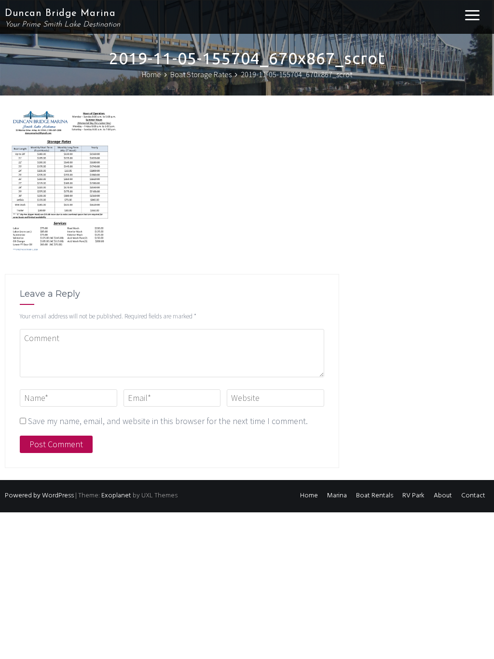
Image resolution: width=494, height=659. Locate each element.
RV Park (413, 495)
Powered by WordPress (39, 495)
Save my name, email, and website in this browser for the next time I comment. (168, 420)
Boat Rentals (374, 495)
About (443, 495)
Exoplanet (116, 495)
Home (309, 495)
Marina (337, 495)
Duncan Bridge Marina (60, 13)
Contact (473, 495)
